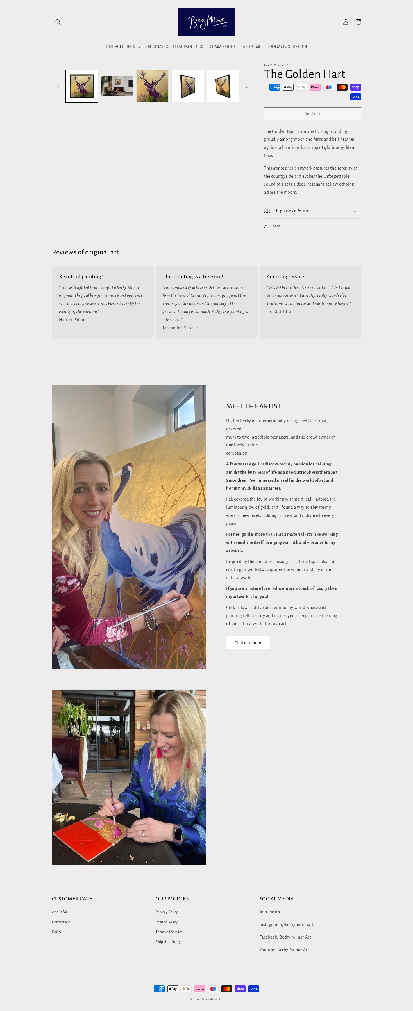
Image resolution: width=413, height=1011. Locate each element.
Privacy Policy (167, 912)
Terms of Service (169, 932)
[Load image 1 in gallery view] (82, 86)
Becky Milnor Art (212, 999)
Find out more (248, 643)
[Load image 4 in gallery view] (187, 86)
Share (275, 226)
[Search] (58, 22)
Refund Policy (167, 922)
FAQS (56, 932)
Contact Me (61, 922)
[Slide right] (246, 86)
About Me (60, 912)
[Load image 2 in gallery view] (117, 86)
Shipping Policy (168, 942)
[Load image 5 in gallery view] (223, 86)
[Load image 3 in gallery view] (152, 86)
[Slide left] (58, 86)
